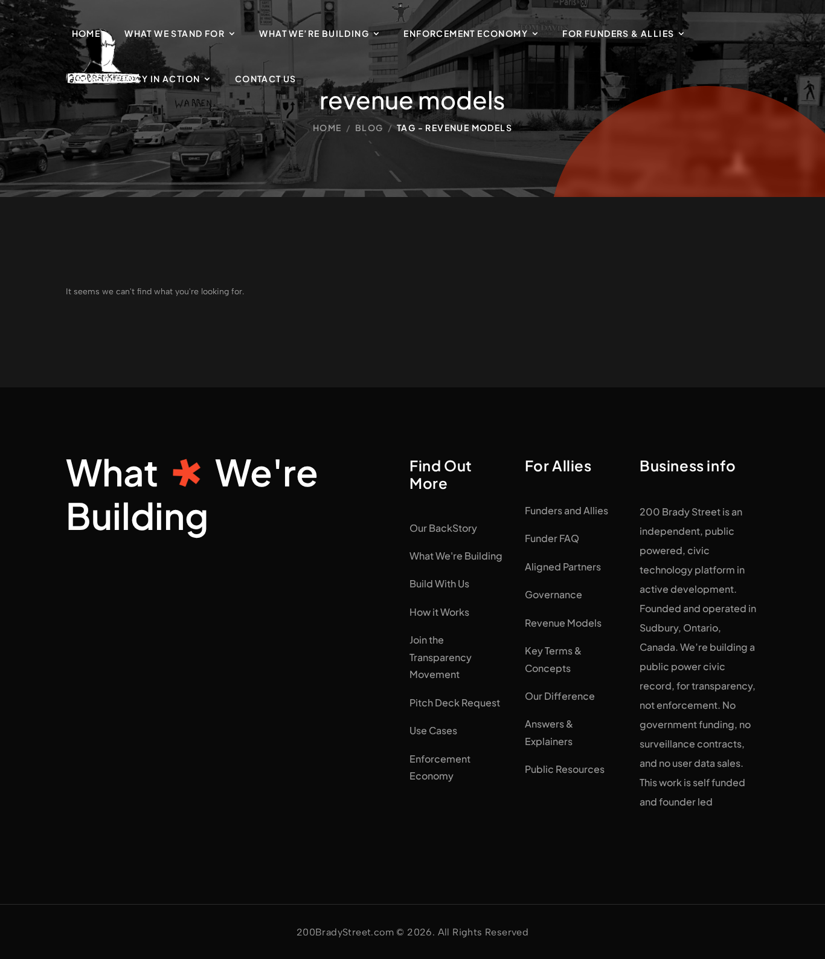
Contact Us (266, 78)
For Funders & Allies (618, 33)
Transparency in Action (136, 78)
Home (86, 33)
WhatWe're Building (192, 493)
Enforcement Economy (465, 33)
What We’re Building (314, 33)
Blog (369, 127)
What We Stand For (174, 33)
